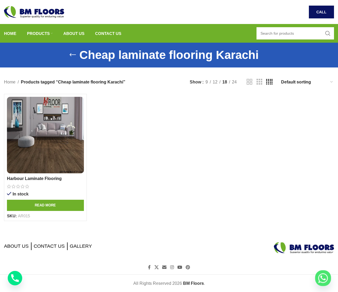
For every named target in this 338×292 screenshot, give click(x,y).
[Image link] (304, 247)
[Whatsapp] (323, 278)
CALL (321, 12)
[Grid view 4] (269, 82)
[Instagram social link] (172, 267)
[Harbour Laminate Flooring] (45, 135)
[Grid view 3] (259, 82)
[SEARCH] (328, 33)
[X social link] (156, 267)
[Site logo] (34, 11)
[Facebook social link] (149, 267)
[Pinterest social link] (188, 267)
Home (9, 82)
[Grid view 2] (249, 82)
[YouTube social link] (180, 267)
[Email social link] (164, 267)
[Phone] (15, 278)
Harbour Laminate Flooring (34, 178)
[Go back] (72, 55)
